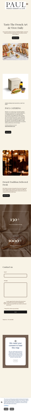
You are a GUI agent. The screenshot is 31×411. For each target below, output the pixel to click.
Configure (6, 405)
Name (5, 272)
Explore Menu (15, 37)
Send (15, 312)
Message (6, 280)
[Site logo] (15, 5)
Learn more (8, 132)
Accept (15, 360)
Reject (11, 409)
